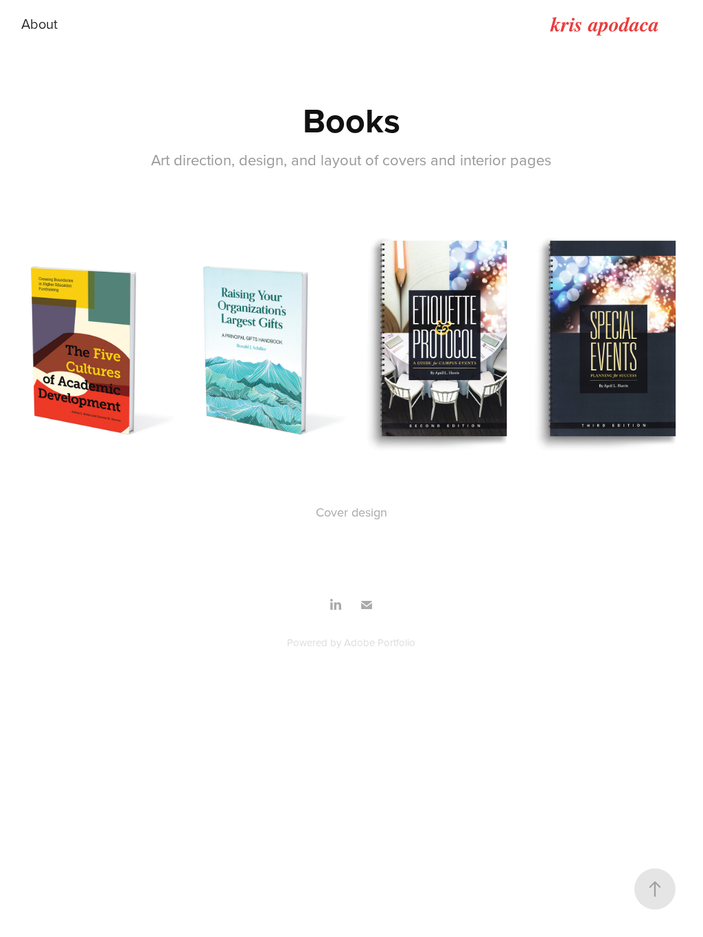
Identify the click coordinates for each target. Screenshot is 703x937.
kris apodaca (605, 24)
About (39, 24)
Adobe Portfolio (379, 642)
